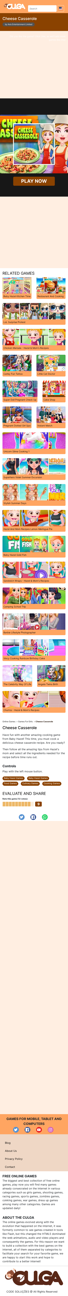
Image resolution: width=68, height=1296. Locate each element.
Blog (8, 1142)
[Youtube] (39, 1130)
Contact (10, 1166)
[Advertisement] (34, 64)
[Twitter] (22, 817)
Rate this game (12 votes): (15, 799)
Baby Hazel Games (13, 778)
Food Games (10, 783)
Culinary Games (30, 783)
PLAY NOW (33, 181)
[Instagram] (50, 1130)
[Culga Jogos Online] (34, 1276)
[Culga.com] (14, 6)
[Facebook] (33, 817)
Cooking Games (52, 783)
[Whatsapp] (45, 817)
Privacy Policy (14, 1158)
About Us (11, 1150)
